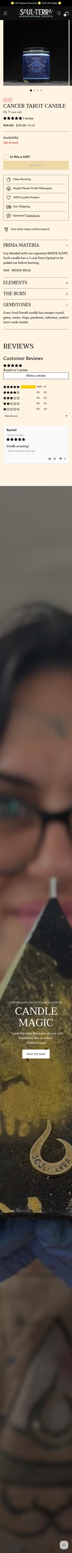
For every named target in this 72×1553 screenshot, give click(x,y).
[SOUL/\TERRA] (35, 13)
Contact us (33, 215)
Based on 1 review (15, 370)
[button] (13, 118)
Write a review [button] (36, 375)
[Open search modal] (59, 13)
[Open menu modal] (5, 13)
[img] (36, 439)
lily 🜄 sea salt (12, 112)
